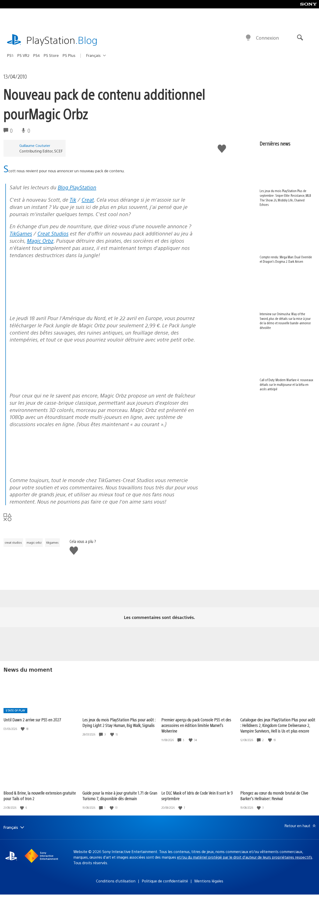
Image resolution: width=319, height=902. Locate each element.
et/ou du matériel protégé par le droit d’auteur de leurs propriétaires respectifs (244, 857)
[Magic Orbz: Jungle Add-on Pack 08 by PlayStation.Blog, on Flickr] (46, 383)
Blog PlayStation (77, 187)
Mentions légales (208, 880)
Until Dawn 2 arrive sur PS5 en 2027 (32, 719)
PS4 (36, 55)
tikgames (52, 542)
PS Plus (69, 55)
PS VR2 (23, 55)
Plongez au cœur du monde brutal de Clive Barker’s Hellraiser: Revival (274, 795)
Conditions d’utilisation (115, 880)
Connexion (267, 38)
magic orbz (34, 542)
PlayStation (62, 39)
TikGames (21, 233)
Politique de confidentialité (165, 880)
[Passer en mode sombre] (248, 38)
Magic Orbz (40, 240)
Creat (88, 199)
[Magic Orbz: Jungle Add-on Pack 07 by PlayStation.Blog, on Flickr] (46, 467)
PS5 (10, 55)
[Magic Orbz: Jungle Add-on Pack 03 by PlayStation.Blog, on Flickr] (117, 383)
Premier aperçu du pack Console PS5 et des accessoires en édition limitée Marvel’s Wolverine (196, 725)
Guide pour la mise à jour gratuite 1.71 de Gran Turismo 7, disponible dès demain (119, 795)
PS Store (51, 55)
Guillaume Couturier (34, 145)
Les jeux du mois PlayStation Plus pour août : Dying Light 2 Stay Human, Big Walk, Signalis (119, 722)
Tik (73, 199)
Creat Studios (52, 233)
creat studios (13, 542)
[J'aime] (23, 729)
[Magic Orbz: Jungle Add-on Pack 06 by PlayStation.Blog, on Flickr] (46, 298)
